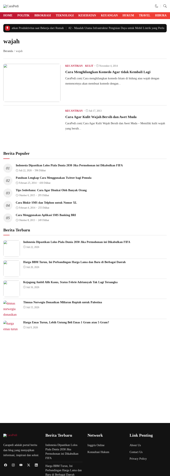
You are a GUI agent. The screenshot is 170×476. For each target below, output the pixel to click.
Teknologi (65, 15)
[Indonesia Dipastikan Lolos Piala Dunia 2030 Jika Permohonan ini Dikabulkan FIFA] (11, 254)
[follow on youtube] (21, 465)
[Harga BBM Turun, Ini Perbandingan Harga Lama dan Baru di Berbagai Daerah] (11, 274)
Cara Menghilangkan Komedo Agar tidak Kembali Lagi (108, 72)
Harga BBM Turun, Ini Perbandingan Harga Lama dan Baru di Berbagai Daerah (74, 262)
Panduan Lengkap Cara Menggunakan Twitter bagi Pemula (53, 177)
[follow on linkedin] (36, 465)
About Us (135, 445)
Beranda (8, 51)
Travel (144, 15)
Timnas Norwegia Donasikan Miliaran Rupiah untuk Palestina (62, 302)
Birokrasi (42, 15)
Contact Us (136, 452)
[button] (156, 6)
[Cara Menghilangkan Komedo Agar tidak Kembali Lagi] (32, 99)
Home (7, 15)
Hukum (128, 15)
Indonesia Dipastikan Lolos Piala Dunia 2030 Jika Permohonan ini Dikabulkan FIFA (69, 165)
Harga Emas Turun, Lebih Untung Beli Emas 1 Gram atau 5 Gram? (66, 322)
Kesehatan (87, 15)
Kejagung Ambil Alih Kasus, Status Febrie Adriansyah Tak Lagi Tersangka (70, 282)
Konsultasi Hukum (98, 452)
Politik (23, 15)
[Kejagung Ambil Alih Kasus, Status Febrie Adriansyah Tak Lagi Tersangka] (11, 294)
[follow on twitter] (28, 465)
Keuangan (109, 15)
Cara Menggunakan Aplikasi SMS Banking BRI (46, 215)
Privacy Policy (138, 458)
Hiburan (162, 15)
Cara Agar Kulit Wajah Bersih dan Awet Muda (101, 117)
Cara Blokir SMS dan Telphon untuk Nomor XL (46, 202)
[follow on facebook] (5, 465)
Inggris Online (95, 445)
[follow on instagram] (13, 465)
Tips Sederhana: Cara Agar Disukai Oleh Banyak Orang (51, 190)
